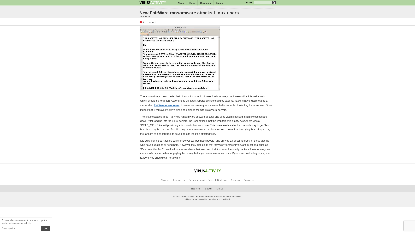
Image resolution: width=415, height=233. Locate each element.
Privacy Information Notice (201, 180)
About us (165, 180)
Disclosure (235, 180)
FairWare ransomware (166, 105)
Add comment (149, 22)
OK (45, 228)
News (181, 3)
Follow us (208, 189)
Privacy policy (8, 228)
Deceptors (205, 3)
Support (220, 3)
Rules (192, 3)
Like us (219, 189)
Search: (249, 3)
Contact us (249, 180)
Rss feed (195, 189)
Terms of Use (179, 180)
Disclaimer (222, 180)
